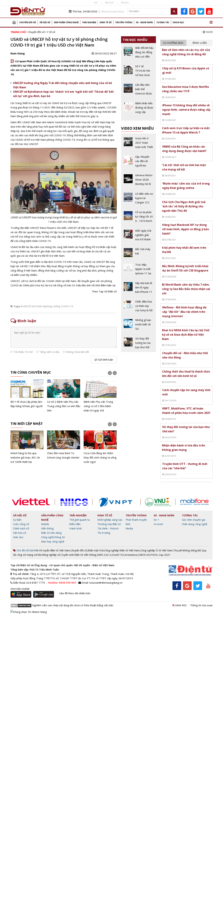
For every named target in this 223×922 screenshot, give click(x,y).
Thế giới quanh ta (79, 519)
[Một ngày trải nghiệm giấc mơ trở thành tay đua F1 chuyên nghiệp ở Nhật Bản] (138, 236)
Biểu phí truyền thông (112, 11)
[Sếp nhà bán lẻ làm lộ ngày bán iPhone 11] (138, 289)
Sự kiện (17, 519)
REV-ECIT (109, 2)
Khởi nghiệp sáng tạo (109, 519)
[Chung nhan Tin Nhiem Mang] (28, 611)
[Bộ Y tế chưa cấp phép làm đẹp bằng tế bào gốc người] (27, 393)
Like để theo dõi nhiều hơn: (75, 593)
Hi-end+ (158, 524)
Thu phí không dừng (185, 550)
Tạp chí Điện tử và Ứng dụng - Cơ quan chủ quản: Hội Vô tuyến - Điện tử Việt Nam (62, 565)
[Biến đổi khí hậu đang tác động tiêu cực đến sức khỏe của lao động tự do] (138, 53)
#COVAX (37, 306)
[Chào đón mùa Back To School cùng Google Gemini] (63, 445)
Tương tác (162, 22)
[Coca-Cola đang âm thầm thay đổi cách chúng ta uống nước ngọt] (100, 447)
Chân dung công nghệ (194, 524)
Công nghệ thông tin (53, 537)
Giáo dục (18, 537)
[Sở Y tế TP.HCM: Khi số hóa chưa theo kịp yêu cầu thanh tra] (138, 72)
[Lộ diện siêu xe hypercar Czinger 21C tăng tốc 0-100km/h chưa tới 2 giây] (138, 199)
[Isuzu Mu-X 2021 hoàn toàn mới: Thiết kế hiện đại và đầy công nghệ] (138, 144)
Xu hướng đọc (173, 42)
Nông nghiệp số (51, 554)
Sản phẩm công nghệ (66, 22)
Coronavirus (130, 554)
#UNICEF (26, 306)
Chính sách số (21, 528)
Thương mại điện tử (109, 524)
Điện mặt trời (95, 550)
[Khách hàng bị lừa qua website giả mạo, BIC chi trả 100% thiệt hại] (27, 447)
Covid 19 (117, 554)
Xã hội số (45, 22)
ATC (96, 2)
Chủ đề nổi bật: (25, 550)
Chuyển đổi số (27, 22)
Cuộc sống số (21, 524)
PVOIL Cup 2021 (160, 554)
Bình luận (200, 42)
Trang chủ (13, 22)
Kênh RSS (181, 605)
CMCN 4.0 (144, 554)
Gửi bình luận (105, 359)
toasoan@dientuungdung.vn (105, 582)
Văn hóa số (19, 532)
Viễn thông (47, 528)
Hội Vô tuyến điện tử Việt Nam (52, 550)
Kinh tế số (106, 22)
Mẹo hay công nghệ (52, 541)
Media (129, 528)
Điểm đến (74, 524)
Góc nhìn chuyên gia (193, 519)
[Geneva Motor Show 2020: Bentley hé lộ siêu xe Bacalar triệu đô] (138, 181)
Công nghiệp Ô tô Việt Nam (156, 550)
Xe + (156, 519)
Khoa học (178, 22)
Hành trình (75, 528)
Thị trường (103, 532)
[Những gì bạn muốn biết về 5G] (138, 326)
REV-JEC (125, 2)
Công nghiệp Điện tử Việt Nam (122, 550)
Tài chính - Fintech (108, 528)
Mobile (45, 524)
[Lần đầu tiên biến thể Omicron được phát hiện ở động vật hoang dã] (138, 90)
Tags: (17, 306)
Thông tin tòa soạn (201, 605)
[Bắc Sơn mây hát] (138, 253)
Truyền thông (123, 22)
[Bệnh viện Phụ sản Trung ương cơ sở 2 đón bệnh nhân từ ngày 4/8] (100, 396)
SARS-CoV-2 (104, 554)
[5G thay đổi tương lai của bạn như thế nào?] (138, 342)
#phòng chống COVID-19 (58, 306)
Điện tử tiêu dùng (51, 532)
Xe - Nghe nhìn (144, 22)
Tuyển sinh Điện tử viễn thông (78, 554)
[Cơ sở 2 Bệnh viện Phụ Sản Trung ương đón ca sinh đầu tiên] (63, 396)
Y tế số (51, 32)
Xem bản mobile (20, 588)
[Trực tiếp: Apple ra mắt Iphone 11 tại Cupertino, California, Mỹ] (138, 270)
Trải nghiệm (89, 22)
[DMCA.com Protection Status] (21, 605)
